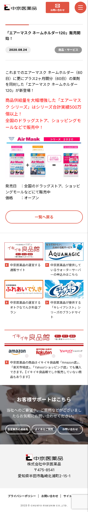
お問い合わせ (49, 496)
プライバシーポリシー (22, 496)
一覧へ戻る (44, 217)
